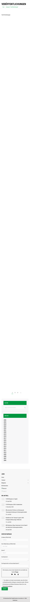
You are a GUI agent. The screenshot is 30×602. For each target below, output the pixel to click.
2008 (5, 456)
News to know (6, 55)
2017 (5, 438)
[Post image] (3, 499)
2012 (5, 448)
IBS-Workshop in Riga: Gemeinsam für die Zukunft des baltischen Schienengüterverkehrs (16, 526)
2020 (5, 432)
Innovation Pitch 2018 (9, 344)
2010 (5, 452)
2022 (5, 428)
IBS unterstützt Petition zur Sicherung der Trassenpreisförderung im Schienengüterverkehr (14, 50)
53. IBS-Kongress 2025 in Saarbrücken (14, 504)
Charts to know (6, 376)
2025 (5, 422)
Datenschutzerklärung (7, 586)
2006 (5, 460)
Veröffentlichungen (13, 126)
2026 (5, 420)
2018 (5, 436)
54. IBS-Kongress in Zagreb (11, 499)
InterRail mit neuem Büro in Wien (12, 155)
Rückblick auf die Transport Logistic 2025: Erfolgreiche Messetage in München (15, 518)
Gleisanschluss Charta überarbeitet (13, 85)
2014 (5, 444)
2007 (5, 458)
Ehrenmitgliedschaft (9, 293)
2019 (5, 434)
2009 (5, 454)
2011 (5, 450)
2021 (5, 430)
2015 (5, 442)
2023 (5, 426)
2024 (5, 424)
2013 (5, 446)
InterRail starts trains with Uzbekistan (14, 255)
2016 (5, 440)
